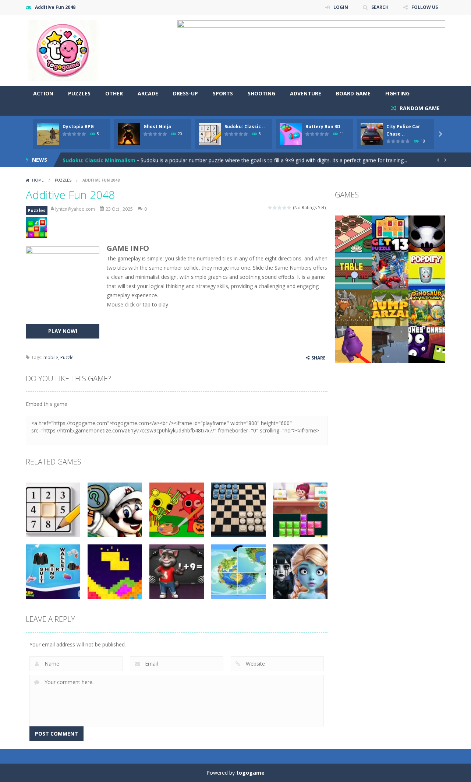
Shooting (261, 93)
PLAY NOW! (62, 330)
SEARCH (380, 7)
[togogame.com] (62, 49)
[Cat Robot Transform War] (390, 270)
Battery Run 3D (322, 126)
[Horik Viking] (353, 307)
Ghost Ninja (157, 126)
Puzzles (79, 93)
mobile (50, 357)
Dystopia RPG (78, 126)
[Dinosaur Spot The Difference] (426, 307)
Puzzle (67, 357)
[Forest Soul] (426, 233)
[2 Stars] (275, 208)
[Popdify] (426, 270)
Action (43, 93)
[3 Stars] (279, 208)
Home (38, 180)
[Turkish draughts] (353, 233)
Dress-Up (185, 93)
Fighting (397, 93)
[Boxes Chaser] (426, 343)
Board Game (353, 93)
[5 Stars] (289, 208)
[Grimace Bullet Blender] (353, 343)
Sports (223, 93)
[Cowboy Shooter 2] (390, 343)
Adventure (305, 93)
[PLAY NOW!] (48, 133)
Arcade (148, 93)
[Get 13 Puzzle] (390, 233)
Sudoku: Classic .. (244, 126)
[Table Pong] (353, 270)
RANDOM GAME (419, 108)
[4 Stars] (284, 208)
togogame (250, 772)
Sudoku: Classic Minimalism (99, 159)
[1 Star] (270, 208)
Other (114, 93)
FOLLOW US (424, 7)
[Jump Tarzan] (390, 307)
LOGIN (340, 7)
